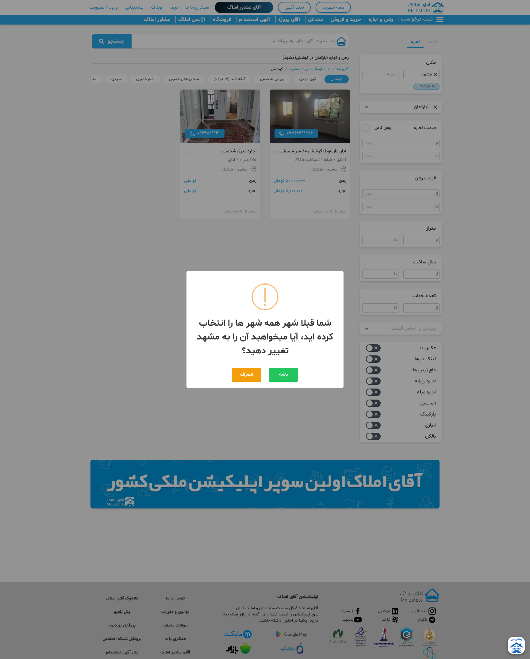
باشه (283, 374)
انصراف (246, 374)
